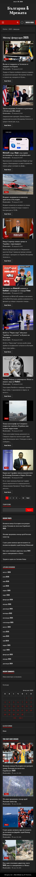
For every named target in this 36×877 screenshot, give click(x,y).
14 (22, 706)
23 (31, 710)
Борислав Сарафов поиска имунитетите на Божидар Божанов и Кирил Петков (18, 460)
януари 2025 (7, 659)
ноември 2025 (7, 613)
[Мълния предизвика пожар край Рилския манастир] (18, 786)
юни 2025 (6, 636)
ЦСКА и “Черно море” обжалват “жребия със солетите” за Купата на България (18, 320)
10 (5, 706)
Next (27, 498)
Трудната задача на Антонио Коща (14, 559)
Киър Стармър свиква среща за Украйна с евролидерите (18, 228)
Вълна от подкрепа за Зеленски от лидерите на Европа (18, 51)
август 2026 (7, 572)
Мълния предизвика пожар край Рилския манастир (15, 800)
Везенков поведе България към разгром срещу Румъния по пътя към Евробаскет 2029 (16, 525)
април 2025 (6, 645)
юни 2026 (6, 581)
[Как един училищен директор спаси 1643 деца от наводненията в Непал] (18, 850)
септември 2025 (8, 622)
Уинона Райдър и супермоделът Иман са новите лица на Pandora (18, 366)
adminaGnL (7, 69)
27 (18, 714)
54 (23, 498)
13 (18, 706)
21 (22, 710)
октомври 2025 (8, 618)
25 (9, 714)
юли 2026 (6, 577)
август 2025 (7, 627)
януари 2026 (7, 604)
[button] (3, 22)
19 (13, 710)
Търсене (7, 504)
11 (9, 706)
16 (31, 706)
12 (13, 706)
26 (13, 714)
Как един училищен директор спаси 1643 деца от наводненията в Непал (16, 864)
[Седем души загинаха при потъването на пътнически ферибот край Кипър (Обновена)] (18, 817)
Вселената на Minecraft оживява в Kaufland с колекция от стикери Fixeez (18, 275)
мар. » (21, 718)
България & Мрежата (18, 10)
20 (18, 710)
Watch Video (30, 22)
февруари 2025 (8, 654)
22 (27, 710)
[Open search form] (17, 22)
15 (27, 706)
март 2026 (6, 595)
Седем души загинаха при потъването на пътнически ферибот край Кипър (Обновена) (17, 832)
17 (5, 710)
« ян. (14, 718)
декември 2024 (8, 663)
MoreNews (18, 875)
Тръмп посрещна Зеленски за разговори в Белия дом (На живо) (18, 95)
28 (22, 714)
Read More (8, 81)
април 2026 (6, 590)
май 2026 (6, 586)
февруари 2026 (8, 599)
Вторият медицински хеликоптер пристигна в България (18, 184)
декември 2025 (8, 609)
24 (5, 714)
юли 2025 (6, 631)
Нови (6, 59)
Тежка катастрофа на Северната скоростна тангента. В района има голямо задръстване (18, 411)
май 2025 (6, 641)
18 (9, 710)
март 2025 (6, 650)
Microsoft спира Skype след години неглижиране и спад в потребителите (18, 140)
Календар (6, 685)
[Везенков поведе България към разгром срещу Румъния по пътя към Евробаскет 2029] (18, 753)
